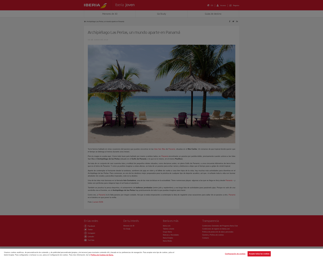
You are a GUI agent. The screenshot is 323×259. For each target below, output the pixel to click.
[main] (161, 254)
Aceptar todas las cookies (259, 254)
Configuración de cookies (235, 254)
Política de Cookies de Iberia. (102, 255)
